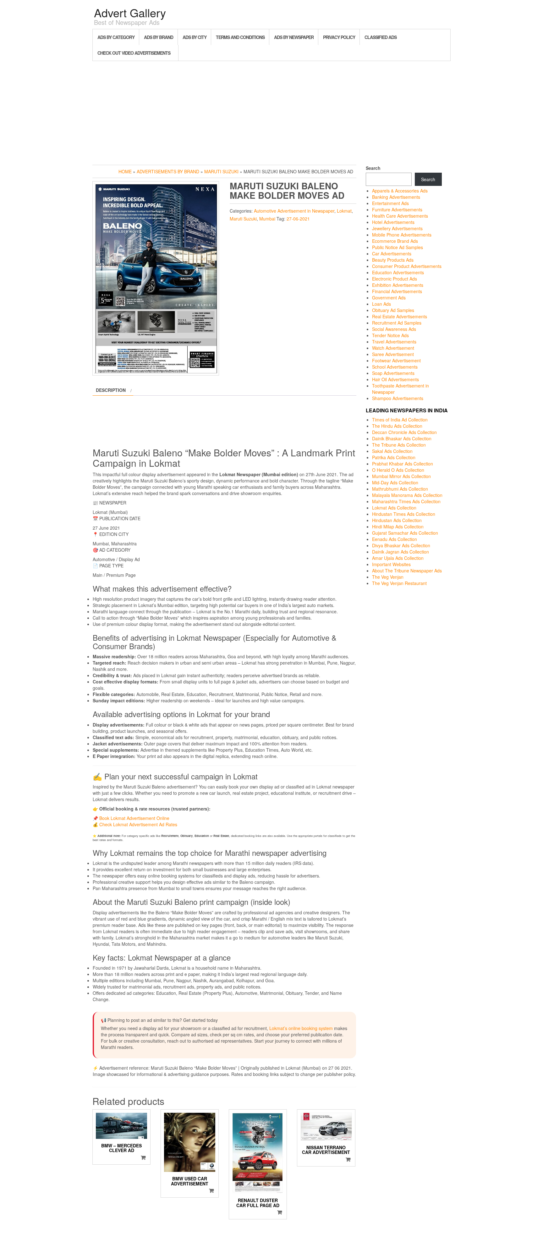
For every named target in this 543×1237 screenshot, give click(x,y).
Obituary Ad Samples (393, 310)
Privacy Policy (339, 37)
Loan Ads (381, 304)
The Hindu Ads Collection (397, 426)
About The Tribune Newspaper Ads (407, 570)
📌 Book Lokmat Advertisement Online (131, 818)
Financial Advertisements (397, 291)
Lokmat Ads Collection (394, 507)
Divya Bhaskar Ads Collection (401, 545)
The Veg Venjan (387, 577)
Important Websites (391, 564)
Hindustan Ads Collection (397, 520)
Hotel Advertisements (393, 222)
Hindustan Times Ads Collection (403, 514)
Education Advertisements (398, 272)
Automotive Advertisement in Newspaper (294, 211)
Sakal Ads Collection (392, 451)
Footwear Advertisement (396, 360)
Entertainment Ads (390, 203)
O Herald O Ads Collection (398, 470)
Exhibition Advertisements (397, 285)
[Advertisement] (271, 111)
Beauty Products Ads (393, 260)
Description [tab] (111, 390)
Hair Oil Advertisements (395, 379)
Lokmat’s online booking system (301, 1028)
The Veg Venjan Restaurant (399, 583)
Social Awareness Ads (394, 329)
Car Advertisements (391, 253)
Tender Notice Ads (390, 335)
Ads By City (194, 37)
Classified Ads (381, 37)
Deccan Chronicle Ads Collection (404, 432)
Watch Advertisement (393, 348)
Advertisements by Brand (168, 171)
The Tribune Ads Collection (399, 445)
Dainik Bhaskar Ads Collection (401, 438)
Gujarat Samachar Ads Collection (405, 533)
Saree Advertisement (393, 354)
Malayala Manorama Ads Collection (407, 495)
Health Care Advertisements (400, 216)
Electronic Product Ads (394, 279)
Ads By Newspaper (294, 37)
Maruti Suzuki (221, 171)
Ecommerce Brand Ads (395, 241)
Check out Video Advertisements (133, 53)
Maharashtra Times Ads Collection (406, 501)
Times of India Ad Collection (400, 419)
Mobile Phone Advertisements (401, 234)
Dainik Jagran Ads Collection (400, 552)
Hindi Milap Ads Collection (398, 526)
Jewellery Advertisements (397, 228)
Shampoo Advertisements (397, 398)
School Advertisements (395, 367)
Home (125, 171)
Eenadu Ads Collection (394, 539)
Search (373, 168)
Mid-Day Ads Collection (395, 482)
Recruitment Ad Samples (396, 323)
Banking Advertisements (396, 197)
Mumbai (267, 218)
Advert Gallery (130, 12)
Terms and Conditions (240, 37)
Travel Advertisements (394, 341)
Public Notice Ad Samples (397, 247)
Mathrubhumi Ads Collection (400, 489)
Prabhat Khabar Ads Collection (402, 463)
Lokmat (344, 211)
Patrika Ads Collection (393, 457)
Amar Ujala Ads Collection (398, 558)
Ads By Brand (158, 37)
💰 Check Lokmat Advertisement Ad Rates (135, 824)
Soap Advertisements (393, 373)
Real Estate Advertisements (399, 316)
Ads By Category (115, 37)
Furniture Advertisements (397, 209)
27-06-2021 (298, 218)
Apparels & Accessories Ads (400, 190)
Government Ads (389, 297)
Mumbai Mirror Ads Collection (401, 476)
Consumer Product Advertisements (407, 266)
